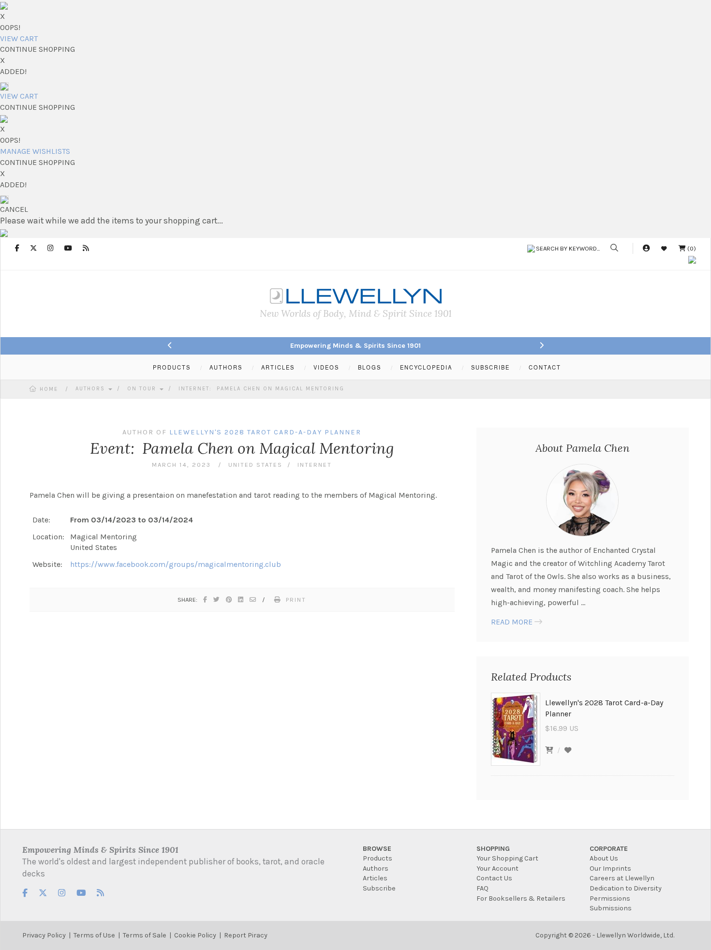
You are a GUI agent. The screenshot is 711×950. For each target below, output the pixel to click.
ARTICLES (278, 367)
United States (255, 464)
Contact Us (494, 878)
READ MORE (512, 621)
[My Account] (646, 248)
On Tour (143, 389)
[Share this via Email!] (253, 599)
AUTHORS (225, 367)
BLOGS (369, 367)
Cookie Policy (195, 935)
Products (377, 858)
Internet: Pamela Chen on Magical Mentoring (261, 389)
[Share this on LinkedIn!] (241, 599)
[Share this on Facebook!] (205, 599)
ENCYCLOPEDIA (426, 367)
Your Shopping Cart (507, 858)
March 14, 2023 (182, 464)
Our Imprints (610, 868)
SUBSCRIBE (490, 367)
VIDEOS (326, 367)
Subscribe (379, 888)
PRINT (296, 599)
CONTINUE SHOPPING (37, 49)
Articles (375, 878)
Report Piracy (245, 935)
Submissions (611, 908)
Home (48, 389)
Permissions (610, 898)
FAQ (482, 888)
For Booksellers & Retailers (520, 898)
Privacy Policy (44, 935)
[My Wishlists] (664, 248)
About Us (604, 858)
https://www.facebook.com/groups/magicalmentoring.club (175, 564)
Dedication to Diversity (626, 888)
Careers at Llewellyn (622, 878)
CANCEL (14, 209)
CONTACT (545, 367)
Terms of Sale (144, 935)
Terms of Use (94, 935)
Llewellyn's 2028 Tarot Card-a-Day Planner (265, 432)
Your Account (497, 868)
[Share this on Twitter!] (217, 599)
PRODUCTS (172, 367)
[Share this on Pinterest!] (229, 599)
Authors (91, 389)
